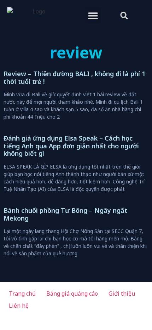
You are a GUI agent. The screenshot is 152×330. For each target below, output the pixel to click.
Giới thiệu (122, 293)
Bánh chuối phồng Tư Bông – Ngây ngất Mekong (65, 214)
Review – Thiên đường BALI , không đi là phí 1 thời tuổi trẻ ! (74, 77)
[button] (93, 15)
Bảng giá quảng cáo (72, 293)
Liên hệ (19, 305)
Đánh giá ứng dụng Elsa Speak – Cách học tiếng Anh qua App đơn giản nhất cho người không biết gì (71, 146)
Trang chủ (22, 293)
